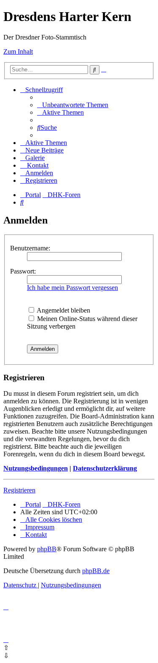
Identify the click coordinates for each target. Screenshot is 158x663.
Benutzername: (30, 248)
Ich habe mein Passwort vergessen (72, 287)
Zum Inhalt (18, 51)
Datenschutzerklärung (105, 468)
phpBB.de (96, 570)
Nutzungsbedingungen (35, 468)
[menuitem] (72, 104)
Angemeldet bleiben (62, 310)
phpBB (46, 548)
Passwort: (23, 271)
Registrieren (19, 490)
